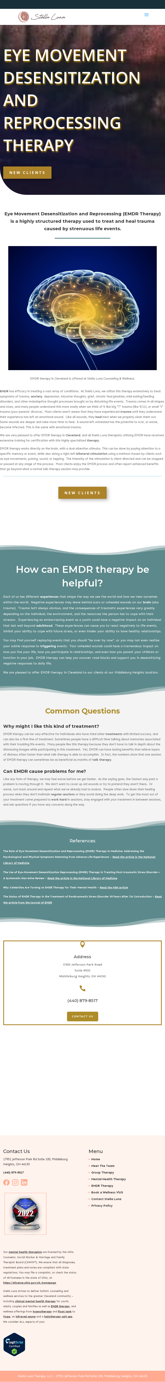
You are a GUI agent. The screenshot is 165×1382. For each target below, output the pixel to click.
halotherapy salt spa (58, 1316)
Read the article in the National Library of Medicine (82, 878)
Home (95, 1159)
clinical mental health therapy (35, 1301)
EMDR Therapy (102, 1185)
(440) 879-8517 (13, 1172)
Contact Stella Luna (106, 1199)
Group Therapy (102, 1172)
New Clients (27, 172)
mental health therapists (25, 1252)
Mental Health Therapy (108, 1179)
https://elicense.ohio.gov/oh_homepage (29, 1282)
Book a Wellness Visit (107, 1192)
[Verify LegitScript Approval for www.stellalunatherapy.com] (14, 1355)
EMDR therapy (60, 1306)
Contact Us (82, 1016)
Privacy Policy (102, 1205)
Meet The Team (102, 1165)
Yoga (6, 1316)
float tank (64, 1311)
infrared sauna (26, 1316)
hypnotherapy (42, 1311)
